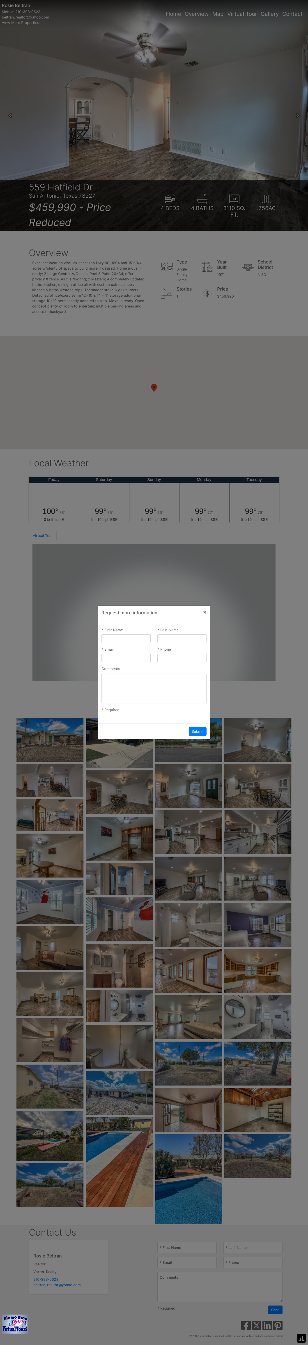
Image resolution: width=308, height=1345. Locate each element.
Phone (164, 649)
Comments (110, 668)
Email (107, 649)
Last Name (168, 630)
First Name (112, 630)
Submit (198, 731)
